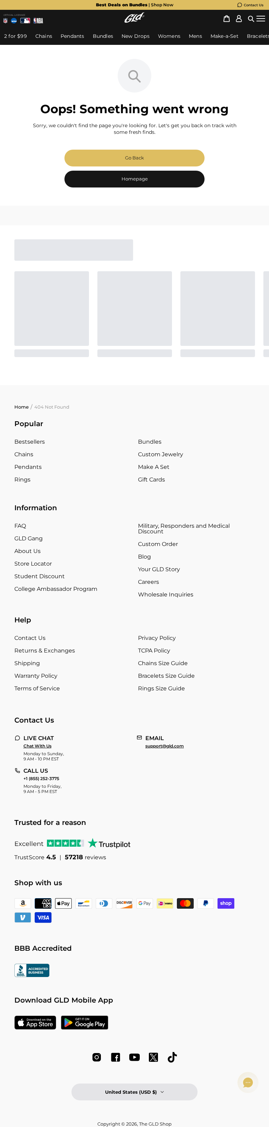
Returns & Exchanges (44, 650)
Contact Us (253, 5)
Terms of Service (37, 688)
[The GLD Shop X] (153, 1057)
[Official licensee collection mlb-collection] (25, 20)
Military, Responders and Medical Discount (184, 528)
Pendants (28, 467)
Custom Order (158, 544)
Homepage (135, 179)
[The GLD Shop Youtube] (134, 1057)
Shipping (27, 663)
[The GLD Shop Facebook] (115, 1057)
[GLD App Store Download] (35, 1023)
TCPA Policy (154, 650)
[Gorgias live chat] (247, 1082)
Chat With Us (37, 746)
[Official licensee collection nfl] (5, 20)
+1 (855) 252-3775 (41, 779)
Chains (23, 454)
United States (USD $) (131, 1092)
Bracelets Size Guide (166, 675)
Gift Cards (151, 479)
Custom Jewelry (160, 454)
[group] (134, 5)
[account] (238, 18)
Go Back (134, 157)
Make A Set (154, 467)
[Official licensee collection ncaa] (13, 20)
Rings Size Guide (161, 688)
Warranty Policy (35, 675)
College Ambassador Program (55, 589)
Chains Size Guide (163, 663)
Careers (148, 582)
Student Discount (39, 576)
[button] (251, 18)
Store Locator (33, 563)
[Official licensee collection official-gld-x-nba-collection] (38, 20)
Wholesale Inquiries (165, 594)
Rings (22, 479)
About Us (27, 551)
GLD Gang (28, 538)
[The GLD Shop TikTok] (172, 1057)
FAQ (20, 525)
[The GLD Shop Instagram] (96, 1057)
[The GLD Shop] (134, 21)
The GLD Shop (155, 1124)
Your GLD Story (159, 569)
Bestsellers (29, 441)
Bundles (149, 441)
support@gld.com (164, 746)
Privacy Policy (157, 638)
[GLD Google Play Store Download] (84, 1023)
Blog (144, 556)
